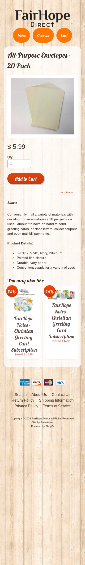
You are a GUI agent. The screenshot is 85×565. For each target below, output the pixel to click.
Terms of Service (57, 406)
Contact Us (61, 395)
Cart (64, 35)
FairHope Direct (41, 418)
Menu (21, 35)
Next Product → (69, 192)
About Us (39, 395)
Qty (10, 157)
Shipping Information (56, 400)
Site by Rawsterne (42, 422)
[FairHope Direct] (42, 25)
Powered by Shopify (42, 426)
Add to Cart (25, 179)
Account (43, 35)
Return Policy (23, 400)
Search (21, 395)
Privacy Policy (26, 406)
